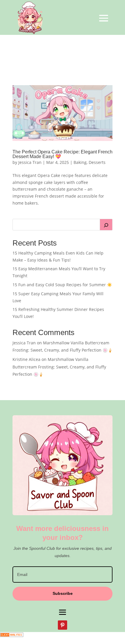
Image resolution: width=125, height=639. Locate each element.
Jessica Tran (30, 162)
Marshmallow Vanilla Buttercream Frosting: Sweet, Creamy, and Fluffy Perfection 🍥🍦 (59, 367)
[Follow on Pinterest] (62, 625)
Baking (80, 162)
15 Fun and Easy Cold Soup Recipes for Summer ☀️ (62, 284)
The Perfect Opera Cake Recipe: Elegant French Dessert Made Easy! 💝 (62, 154)
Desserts (97, 162)
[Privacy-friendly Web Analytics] (11, 635)
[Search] (106, 224)
